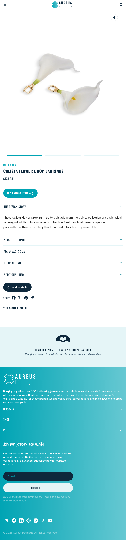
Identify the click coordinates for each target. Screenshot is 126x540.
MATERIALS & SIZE (14, 251)
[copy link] (32, 299)
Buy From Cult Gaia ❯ (20, 193)
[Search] (121, 4)
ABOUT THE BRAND (15, 240)
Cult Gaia (9, 165)
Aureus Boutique (23, 532)
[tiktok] (43, 520)
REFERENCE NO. (12, 263)
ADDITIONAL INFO (14, 274)
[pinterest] (26, 299)
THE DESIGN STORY (15, 206)
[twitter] (20, 299)
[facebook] (14, 299)
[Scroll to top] (120, 534)
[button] (5, 4)
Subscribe (36, 488)
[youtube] (50, 520)
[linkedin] (21, 520)
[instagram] (35, 520)
